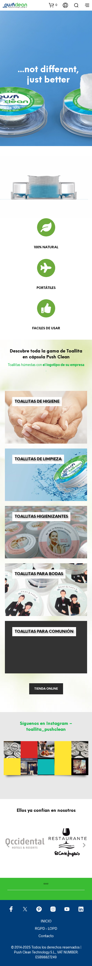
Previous (7, 846)
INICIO (46, 921)
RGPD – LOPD (46, 928)
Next (84, 846)
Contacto (46, 935)
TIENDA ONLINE (46, 688)
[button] (53, 4)
